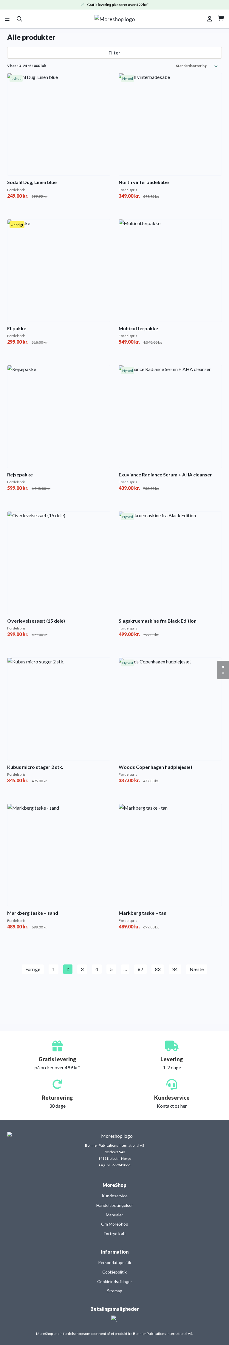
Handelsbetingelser (114, 1205)
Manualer (114, 1214)
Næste (197, 969)
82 (140, 969)
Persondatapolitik (114, 1262)
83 (157, 969)
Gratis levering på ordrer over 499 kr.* (117, 4)
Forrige (32, 969)
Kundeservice (115, 1195)
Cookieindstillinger (114, 1281)
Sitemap (114, 1290)
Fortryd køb (115, 1233)
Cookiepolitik (114, 1271)
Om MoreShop (114, 1223)
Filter (114, 52)
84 (175, 969)
